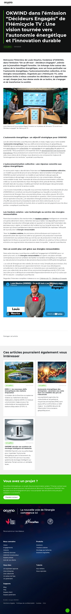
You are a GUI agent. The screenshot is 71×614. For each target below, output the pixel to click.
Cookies (38, 603)
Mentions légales (9, 603)
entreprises (36, 148)
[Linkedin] (12, 339)
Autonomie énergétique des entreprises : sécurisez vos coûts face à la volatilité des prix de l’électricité (51, 391)
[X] (8, 339)
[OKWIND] (8, 3)
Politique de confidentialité (25, 603)
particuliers (50, 148)
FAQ (4, 590)
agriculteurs (11, 148)
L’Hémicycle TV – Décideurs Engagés (53, 278)
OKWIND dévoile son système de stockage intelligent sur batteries (18, 447)
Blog (4, 587)
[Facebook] (5, 339)
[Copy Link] (16, 339)
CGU (44, 603)
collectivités (23, 148)
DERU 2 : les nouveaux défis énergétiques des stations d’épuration (16, 391)
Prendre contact (11, 497)
